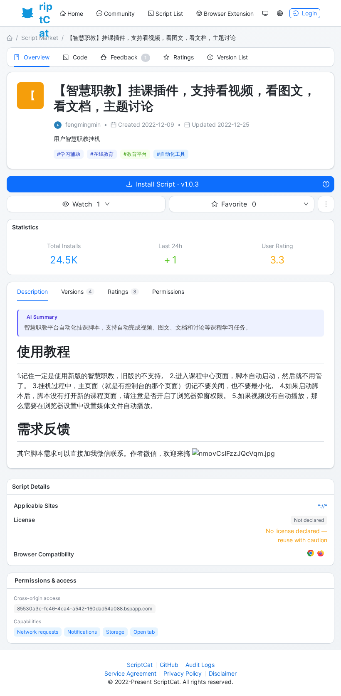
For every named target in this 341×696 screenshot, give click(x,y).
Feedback (124, 57)
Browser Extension (229, 13)
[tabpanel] (170, 384)
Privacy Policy (182, 673)
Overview (36, 57)
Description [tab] (32, 291)
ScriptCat (140, 664)
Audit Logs (200, 664)
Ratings (183, 57)
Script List (169, 13)
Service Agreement (130, 673)
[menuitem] (71, 13)
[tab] (77, 291)
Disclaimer (223, 673)
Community (119, 13)
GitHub (169, 664)
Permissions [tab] (168, 291)
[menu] (156, 13)
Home (75, 13)
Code (80, 57)
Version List (232, 57)
